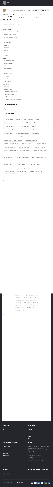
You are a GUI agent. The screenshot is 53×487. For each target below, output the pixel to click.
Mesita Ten (39, 17)
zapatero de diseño (22, 171)
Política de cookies (15, 484)
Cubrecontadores (8, 68)
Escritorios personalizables (25, 147)
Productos (30, 429)
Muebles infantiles (8, 63)
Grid (4, 10)
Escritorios (6, 71)
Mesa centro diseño (40, 147)
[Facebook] (4, 474)
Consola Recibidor (8, 133)
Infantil (4, 58)
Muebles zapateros (9, 168)
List (7, 10)
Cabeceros (6, 47)
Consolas (7, 76)
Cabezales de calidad (9, 126)
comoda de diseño (33, 129)
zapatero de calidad (9, 171)
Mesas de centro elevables (11, 91)
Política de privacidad (17, 482)
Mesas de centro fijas (10, 94)
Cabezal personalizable (23, 126)
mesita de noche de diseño (11, 161)
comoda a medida (20, 129)
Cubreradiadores (6, 446)
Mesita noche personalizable (28, 161)
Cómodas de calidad (26, 143)
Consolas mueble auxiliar (22, 133)
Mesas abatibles (8, 42)
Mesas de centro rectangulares (13, 99)
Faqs (29, 438)
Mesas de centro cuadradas (12, 96)
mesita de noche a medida (22, 157)
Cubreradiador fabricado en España (13, 140)
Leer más (7, 16)
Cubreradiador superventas (11, 143)
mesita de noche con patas (39, 157)
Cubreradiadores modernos (10, 39)
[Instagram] (8, 474)
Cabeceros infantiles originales (12, 122)
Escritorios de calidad (9, 147)
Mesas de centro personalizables (30, 154)
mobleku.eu (7, 482)
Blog (29, 431)
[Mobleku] (9, 3)
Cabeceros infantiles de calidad (31, 119)
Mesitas (6, 53)
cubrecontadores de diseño (11, 136)
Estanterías (6, 86)
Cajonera (34, 126)
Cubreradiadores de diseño (10, 37)
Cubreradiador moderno (31, 140)
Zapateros (7, 78)
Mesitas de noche (42, 161)
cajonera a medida (8, 129)
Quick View (13, 16)
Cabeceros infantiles (9, 60)
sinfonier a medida (35, 168)
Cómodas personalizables (40, 143)
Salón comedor (6, 84)
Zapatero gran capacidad (36, 171)
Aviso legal (6, 484)
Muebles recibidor (8, 73)
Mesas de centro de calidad (39, 150)
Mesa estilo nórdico (24, 150)
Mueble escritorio (8, 164)
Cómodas (6, 50)
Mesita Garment (23, 17)
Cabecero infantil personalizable (12, 119)
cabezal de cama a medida (29, 122)
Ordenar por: (31, 10)
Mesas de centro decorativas (11, 154)
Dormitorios (6, 45)
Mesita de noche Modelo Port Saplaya (9, 20)
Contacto (30, 434)
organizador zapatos (22, 168)
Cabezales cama (43, 122)
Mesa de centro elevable (10, 150)
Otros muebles (7, 81)
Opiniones (30, 436)
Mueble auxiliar (6, 66)
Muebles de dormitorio (22, 164)
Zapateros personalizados (10, 175)
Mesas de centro (8, 89)
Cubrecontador (35, 133)
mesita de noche (8, 157)
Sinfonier (6, 55)
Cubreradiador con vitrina (10, 34)
